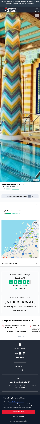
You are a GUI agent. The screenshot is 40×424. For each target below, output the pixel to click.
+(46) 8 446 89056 (21, 301)
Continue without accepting (18, 421)
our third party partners (16, 402)
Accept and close (18, 411)
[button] (2, 9)
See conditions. (20, 5)
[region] (20, 409)
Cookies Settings (18, 416)
